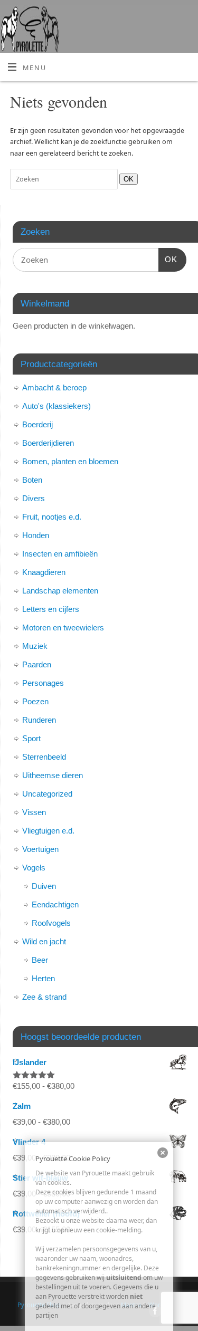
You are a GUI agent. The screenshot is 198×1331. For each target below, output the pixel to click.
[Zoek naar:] (64, 179)
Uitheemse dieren (52, 775)
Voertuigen (40, 849)
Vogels (33, 867)
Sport (31, 738)
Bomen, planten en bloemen (70, 461)
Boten (32, 479)
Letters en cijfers (50, 609)
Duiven (44, 886)
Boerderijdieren (48, 442)
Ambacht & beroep (54, 387)
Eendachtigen (55, 904)
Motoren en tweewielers (63, 627)
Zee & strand (44, 996)
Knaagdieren (43, 572)
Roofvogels (51, 922)
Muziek (35, 645)
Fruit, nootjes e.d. (51, 516)
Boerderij (37, 424)
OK (126, 179)
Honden (35, 535)
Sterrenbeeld (44, 756)
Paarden (36, 664)
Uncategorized (47, 793)
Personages (43, 682)
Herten (43, 978)
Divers (33, 498)
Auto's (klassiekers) (56, 405)
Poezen (35, 701)
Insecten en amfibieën (60, 553)
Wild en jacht (44, 941)
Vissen (34, 812)
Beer (40, 959)
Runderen (39, 719)
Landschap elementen (60, 590)
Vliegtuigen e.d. (48, 830)
